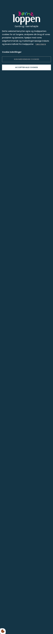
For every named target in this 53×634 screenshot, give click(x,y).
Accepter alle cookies (26, 67)
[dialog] (26, 317)
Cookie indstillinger (11, 52)
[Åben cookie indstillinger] (3, 631)
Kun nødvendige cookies (26, 59)
